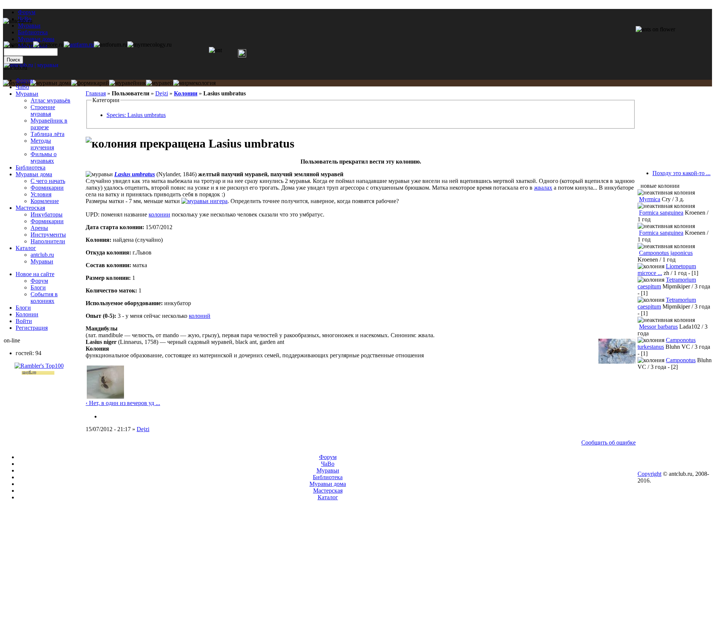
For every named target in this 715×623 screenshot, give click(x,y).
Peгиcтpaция (32, 328)
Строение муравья (43, 110)
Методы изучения (42, 144)
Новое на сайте (35, 274)
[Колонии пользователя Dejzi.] (104, 416)
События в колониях (44, 297)
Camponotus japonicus (666, 253)
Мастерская (30, 208)
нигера (219, 201)
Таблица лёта (47, 134)
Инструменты (48, 234)
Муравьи (27, 94)
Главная (96, 93)
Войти (24, 321)
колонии (159, 214)
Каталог (26, 248)
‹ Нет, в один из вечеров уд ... (123, 403)
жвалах (543, 187)
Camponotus (681, 360)
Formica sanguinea (661, 212)
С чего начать (48, 181)
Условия (41, 194)
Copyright (649, 474)
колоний (199, 316)
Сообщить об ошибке (608, 442)
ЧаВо (22, 87)
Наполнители (48, 241)
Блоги (38, 287)
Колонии (185, 93)
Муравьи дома (34, 174)
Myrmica (649, 199)
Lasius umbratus (134, 174)
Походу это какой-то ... (681, 173)
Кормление (45, 201)
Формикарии (47, 187)
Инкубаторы (47, 214)
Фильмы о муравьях (44, 157)
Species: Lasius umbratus (136, 115)
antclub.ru (42, 255)
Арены (39, 228)
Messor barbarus (658, 326)
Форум (26, 12)
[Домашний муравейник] (79, 44)
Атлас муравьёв (50, 100)
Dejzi (161, 93)
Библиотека (30, 167)
